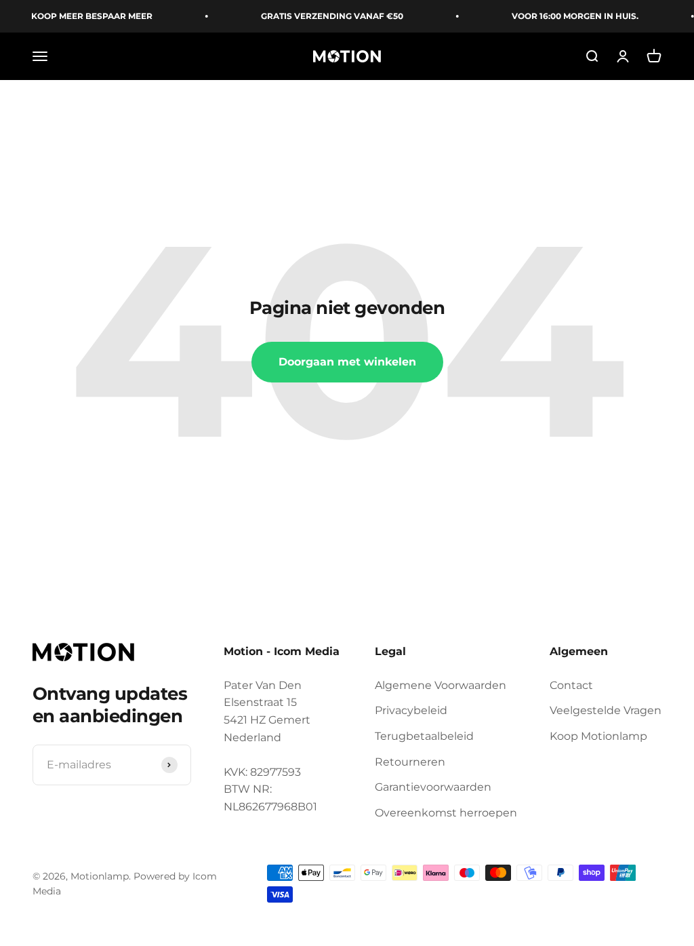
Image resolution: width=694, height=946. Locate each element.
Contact (571, 685)
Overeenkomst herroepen (446, 812)
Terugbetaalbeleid (424, 736)
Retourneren (410, 761)
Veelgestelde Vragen (605, 710)
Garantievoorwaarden (433, 787)
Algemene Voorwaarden (440, 685)
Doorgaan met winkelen (347, 361)
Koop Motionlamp (598, 736)
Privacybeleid (411, 710)
